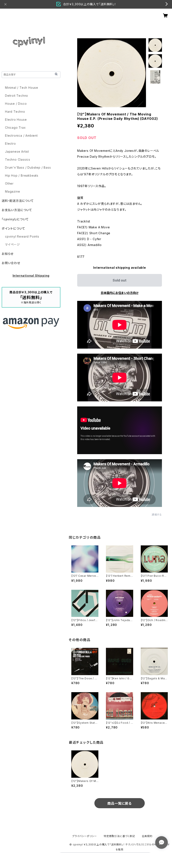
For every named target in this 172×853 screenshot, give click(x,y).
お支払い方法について (17, 210)
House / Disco (16, 103)
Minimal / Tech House (21, 87)
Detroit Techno (16, 95)
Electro (10, 143)
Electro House (16, 119)
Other (9, 183)
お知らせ (7, 253)
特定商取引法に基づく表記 (119, 836)
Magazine (12, 191)
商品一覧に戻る (119, 803)
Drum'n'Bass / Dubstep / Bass (28, 167)
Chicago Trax (15, 127)
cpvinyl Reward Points (22, 236)
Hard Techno (15, 111)
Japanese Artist (17, 151)
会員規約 (147, 836)
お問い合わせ (11, 263)
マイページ (12, 244)
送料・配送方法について (18, 200)
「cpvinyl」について (15, 219)
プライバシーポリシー (84, 836)
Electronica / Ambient (21, 135)
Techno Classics (17, 159)
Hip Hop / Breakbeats (21, 175)
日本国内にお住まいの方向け (119, 293)
